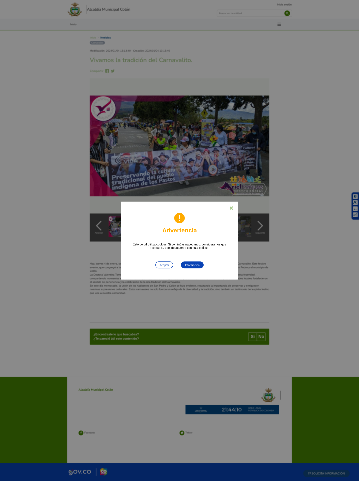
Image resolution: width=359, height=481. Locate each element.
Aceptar (164, 264)
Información (192, 264)
